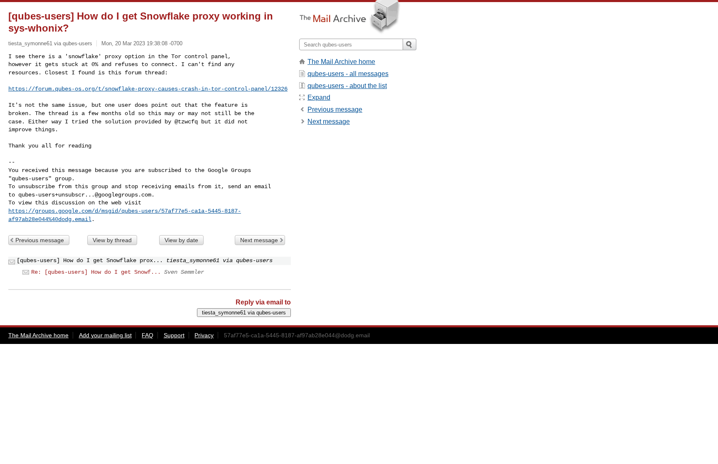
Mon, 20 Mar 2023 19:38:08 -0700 (141, 43)
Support (174, 335)
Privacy (204, 335)
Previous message (39, 240)
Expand (318, 97)
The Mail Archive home (341, 61)
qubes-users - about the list (347, 85)
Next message (259, 240)
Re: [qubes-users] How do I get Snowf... (96, 272)
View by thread (112, 240)
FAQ (147, 335)
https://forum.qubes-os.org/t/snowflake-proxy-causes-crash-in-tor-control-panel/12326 (148, 89)
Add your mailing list (105, 335)
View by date (181, 240)
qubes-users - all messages (348, 73)
